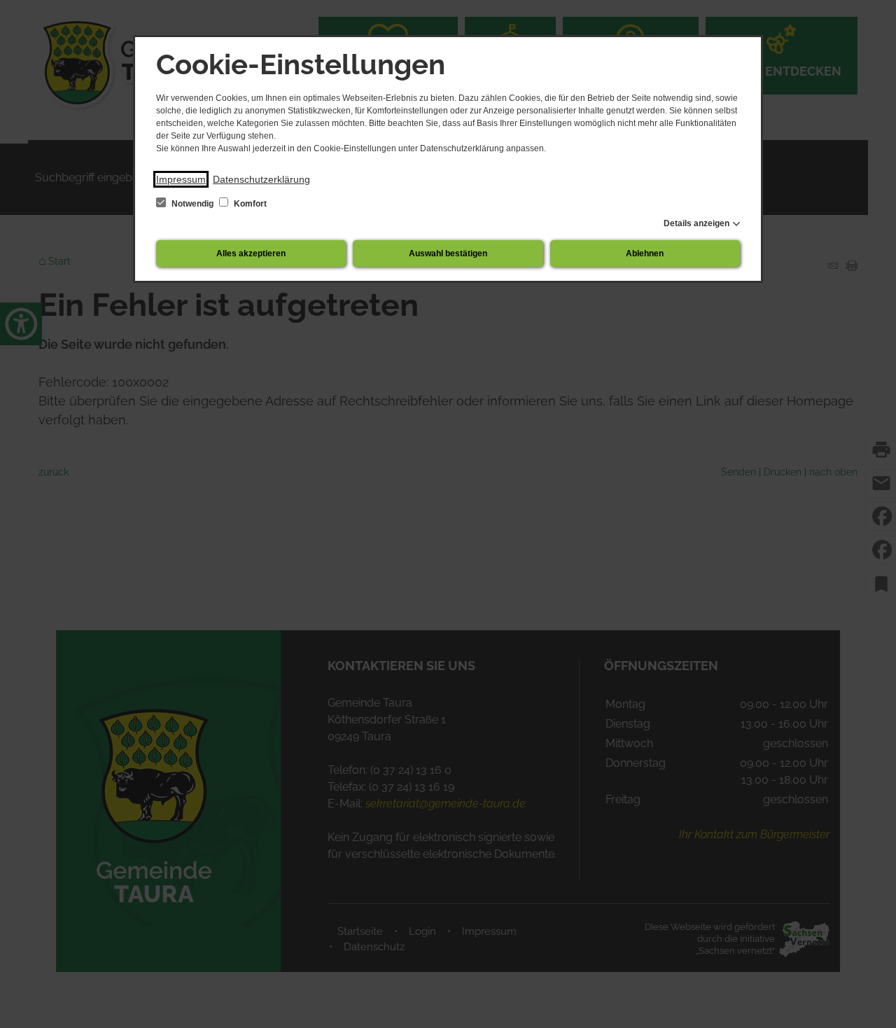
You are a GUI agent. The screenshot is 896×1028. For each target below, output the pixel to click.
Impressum (181, 179)
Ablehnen (645, 253)
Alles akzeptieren (251, 253)
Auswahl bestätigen (448, 253)
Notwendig (192, 204)
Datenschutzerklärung (261, 179)
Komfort (249, 204)
